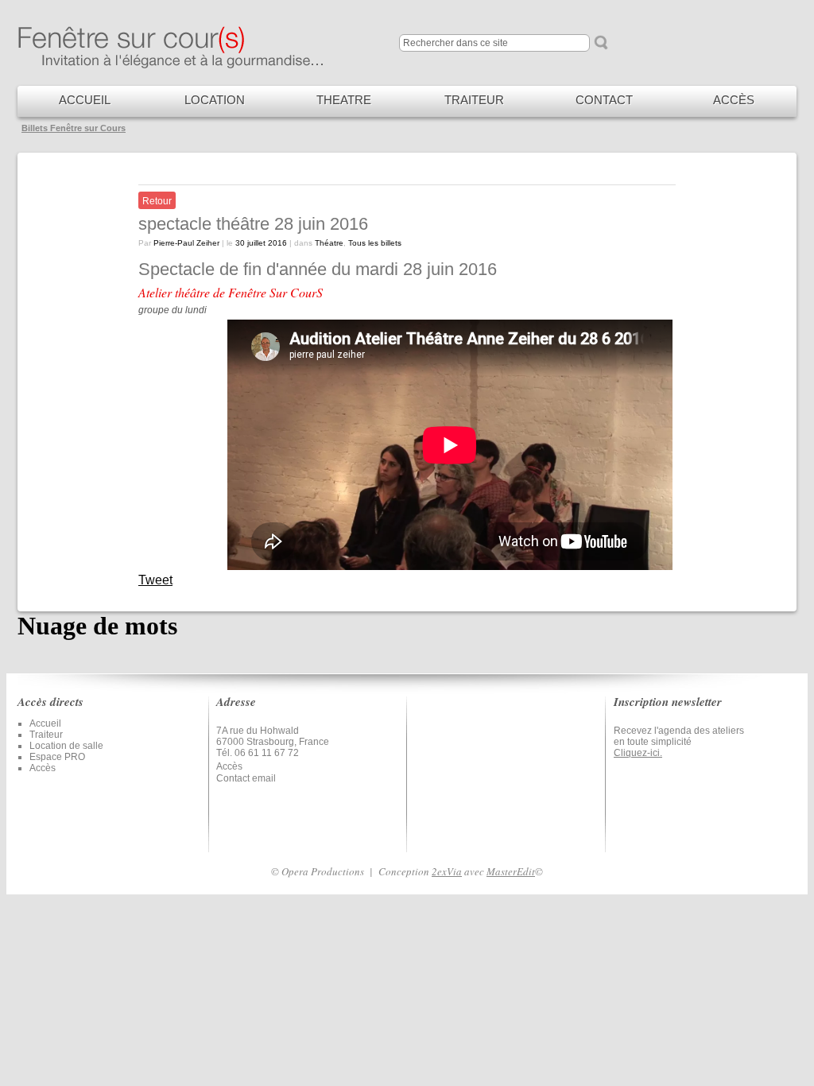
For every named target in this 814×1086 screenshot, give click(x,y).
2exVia (447, 871)
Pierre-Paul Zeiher (186, 243)
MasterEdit (510, 871)
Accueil (45, 723)
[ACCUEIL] (184, 66)
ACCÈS (733, 100)
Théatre (329, 243)
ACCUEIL (84, 100)
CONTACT (604, 100)
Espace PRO (57, 756)
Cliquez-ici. (638, 752)
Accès (42, 768)
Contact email (246, 778)
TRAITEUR (474, 100)
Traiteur (46, 734)
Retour (157, 201)
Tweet (155, 580)
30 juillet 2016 (261, 243)
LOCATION (214, 100)
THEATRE (343, 100)
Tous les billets (374, 243)
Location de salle (66, 745)
